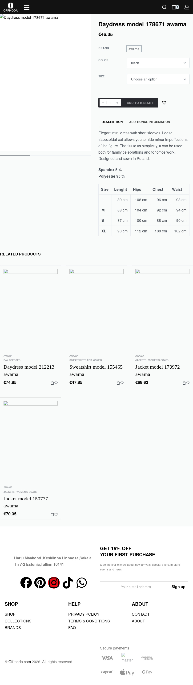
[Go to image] (15, 155)
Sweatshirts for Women (85, 360)
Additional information (149, 121)
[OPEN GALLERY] (45, 82)
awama (8, 355)
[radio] (134, 49)
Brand (103, 48)
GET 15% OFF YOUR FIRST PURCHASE (127, 551)
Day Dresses (12, 360)
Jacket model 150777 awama (26, 502)
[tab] (112, 122)
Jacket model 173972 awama (157, 370)
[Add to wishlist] (164, 103)
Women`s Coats (158, 360)
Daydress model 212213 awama (29, 370)
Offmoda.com (19, 661)
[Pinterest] (40, 583)
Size (101, 76)
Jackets (140, 360)
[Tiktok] (68, 583)
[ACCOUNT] (186, 7)
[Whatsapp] (82, 583)
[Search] (164, 7)
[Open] (27, 7)
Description (112, 121)
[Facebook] (26, 583)
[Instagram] (54, 583)
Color (103, 60)
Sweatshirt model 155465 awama (96, 370)
